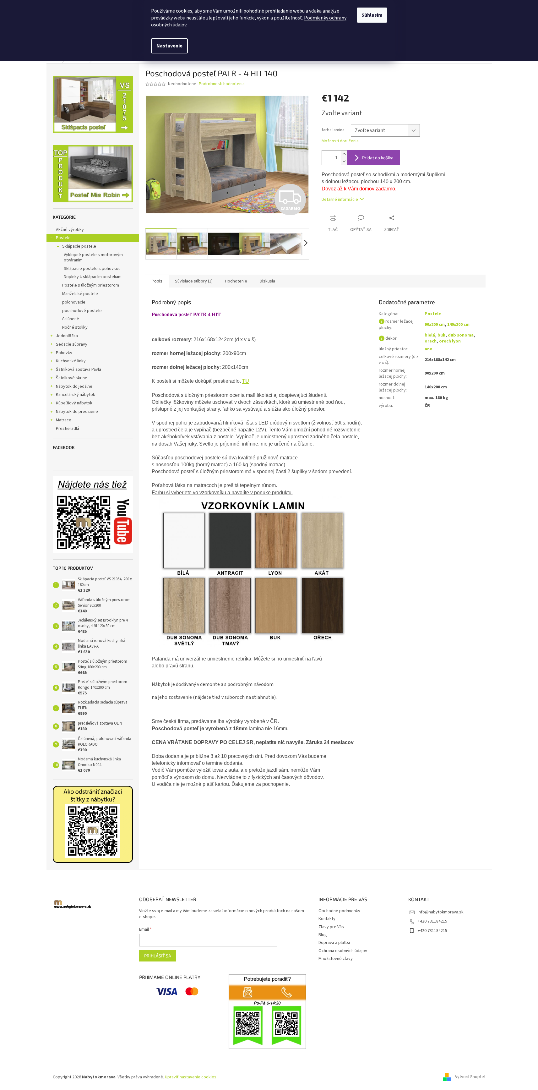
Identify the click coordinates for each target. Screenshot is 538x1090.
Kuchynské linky (71, 361)
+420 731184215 (432, 921)
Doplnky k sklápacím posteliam (93, 277)
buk (441, 335)
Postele (63, 238)
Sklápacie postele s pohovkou (92, 269)
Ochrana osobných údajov (342, 951)
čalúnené (70, 319)
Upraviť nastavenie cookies (190, 1077)
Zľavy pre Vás (331, 927)
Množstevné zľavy (335, 959)
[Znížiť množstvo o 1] (344, 161)
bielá (430, 335)
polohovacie (73, 302)
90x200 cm (435, 324)
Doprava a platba (334, 942)
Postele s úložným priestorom (90, 285)
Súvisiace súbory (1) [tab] (194, 281)
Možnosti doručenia (340, 141)
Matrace (63, 420)
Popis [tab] (157, 281)
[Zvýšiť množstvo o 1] (344, 154)
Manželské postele (80, 294)
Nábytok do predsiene (77, 411)
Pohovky (64, 353)
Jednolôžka (67, 336)
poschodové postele (82, 311)
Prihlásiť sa (157, 955)
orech (431, 341)
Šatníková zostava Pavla (78, 369)
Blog (322, 935)
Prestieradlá (67, 428)
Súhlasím (372, 15)
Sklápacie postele (79, 246)
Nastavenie (169, 45)
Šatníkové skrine (71, 378)
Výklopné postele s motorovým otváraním (93, 257)
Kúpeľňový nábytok (74, 403)
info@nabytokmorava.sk (441, 912)
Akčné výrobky (70, 230)
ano (428, 349)
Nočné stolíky (75, 327)
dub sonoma (461, 335)
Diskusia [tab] (267, 281)
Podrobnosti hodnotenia (222, 84)
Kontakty (326, 919)
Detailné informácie (340, 199)
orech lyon (450, 341)
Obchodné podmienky (339, 911)
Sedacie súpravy (71, 344)
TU (245, 381)
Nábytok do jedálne (74, 386)
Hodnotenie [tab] (236, 281)
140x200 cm (458, 324)
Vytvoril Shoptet (470, 1077)
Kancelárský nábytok (75, 395)
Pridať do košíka (378, 157)
